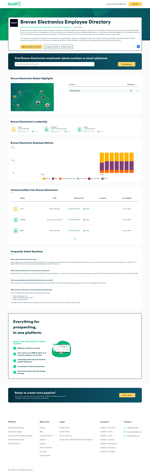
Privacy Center (45, 455)
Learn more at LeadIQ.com (116, 4)
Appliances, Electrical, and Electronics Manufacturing (36, 27)
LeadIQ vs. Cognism (107, 439)
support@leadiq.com (134, 432)
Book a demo (127, 395)
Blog (41, 432)
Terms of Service (65, 436)
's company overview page (30, 264)
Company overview (52, 47)
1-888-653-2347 (132, 428)
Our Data (43, 451)
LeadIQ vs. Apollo (106, 432)
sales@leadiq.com (133, 436)
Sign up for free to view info (31, 47)
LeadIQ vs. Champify (107, 451)
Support (43, 439)
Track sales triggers (15, 432)
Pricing (42, 428)
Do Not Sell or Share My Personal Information (76, 439)
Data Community (46, 447)
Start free (135, 4)
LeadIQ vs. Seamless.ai (108, 443)
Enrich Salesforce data (16, 439)
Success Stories (13, 443)
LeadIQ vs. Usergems (107, 447)
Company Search (46, 436)
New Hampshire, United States (62, 27)
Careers (43, 443)
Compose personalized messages (20, 436)
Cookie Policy (64, 432)
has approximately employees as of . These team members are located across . (58, 282)
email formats (118, 273)
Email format (67, 47)
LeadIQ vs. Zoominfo (107, 428)
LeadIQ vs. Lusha (106, 436)
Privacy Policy (64, 428)
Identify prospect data (16, 428)
